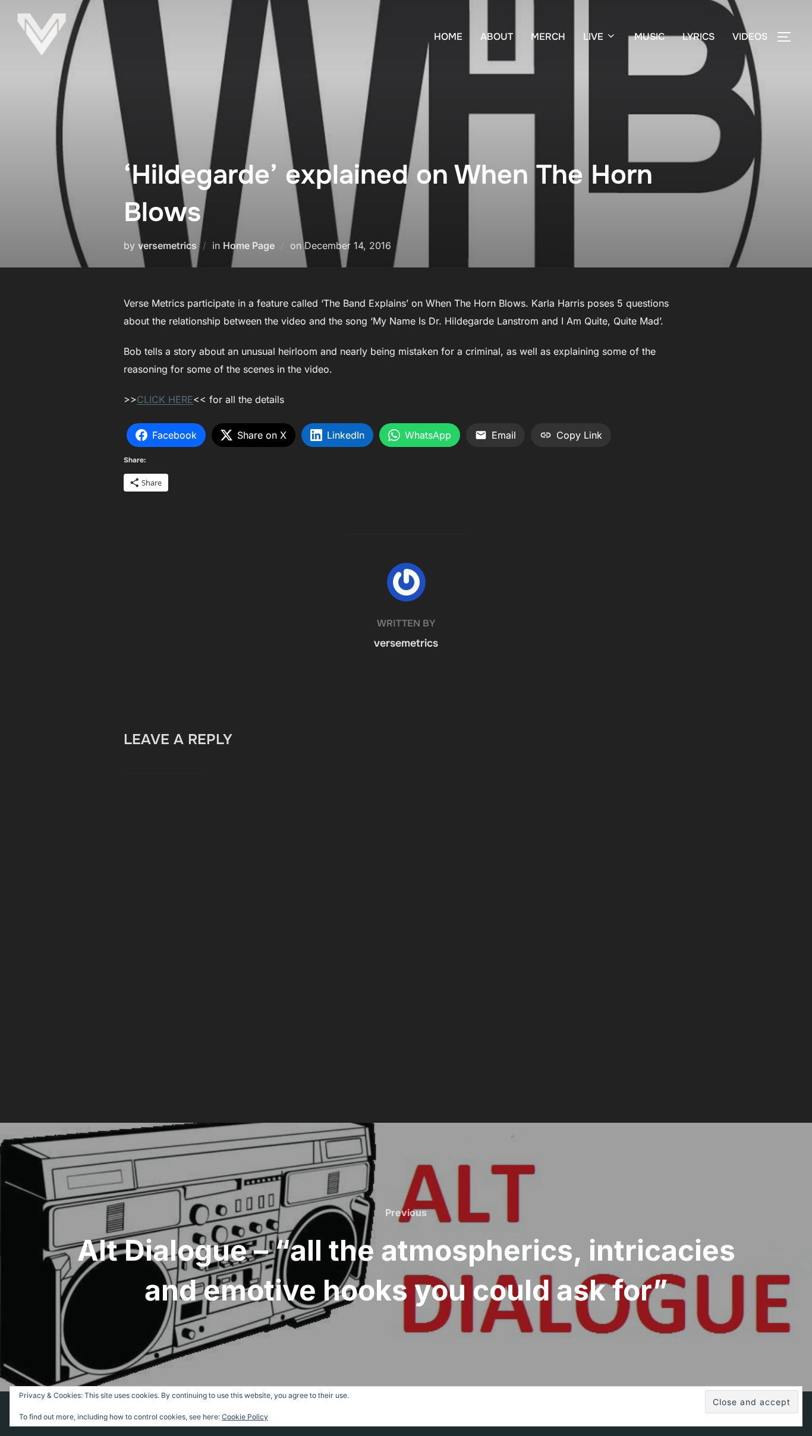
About (496, 36)
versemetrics (167, 245)
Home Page (249, 245)
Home (448, 36)
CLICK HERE (165, 399)
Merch (548, 36)
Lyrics (698, 36)
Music (649, 36)
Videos (749, 36)
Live (593, 36)
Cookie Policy (245, 1416)
